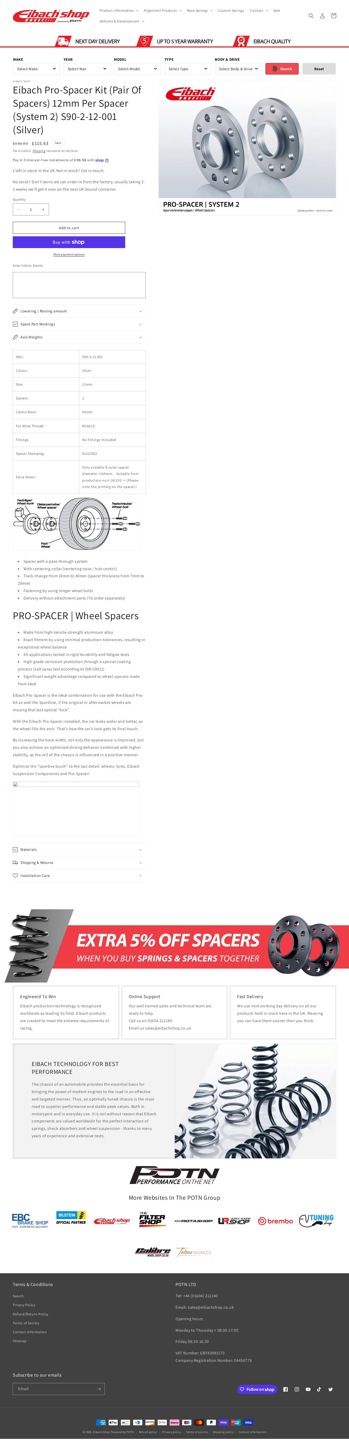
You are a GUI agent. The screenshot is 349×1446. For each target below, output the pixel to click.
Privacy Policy (24, 1305)
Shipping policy (223, 1432)
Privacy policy (171, 1432)
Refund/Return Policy (30, 1314)
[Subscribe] (98, 1389)
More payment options (69, 254)
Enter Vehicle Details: (28, 265)
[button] (119, 10)
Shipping (38, 151)
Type (169, 59)
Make (18, 59)
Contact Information (30, 1332)
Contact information (252, 1432)
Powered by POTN (122, 1432)
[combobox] (36, 69)
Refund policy (148, 1432)
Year (68, 59)
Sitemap (19, 1341)
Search (18, 1296)
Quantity (19, 199)
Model (120, 59)
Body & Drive (227, 59)
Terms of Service (26, 1323)
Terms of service (196, 1432)
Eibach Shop (101, 1432)
